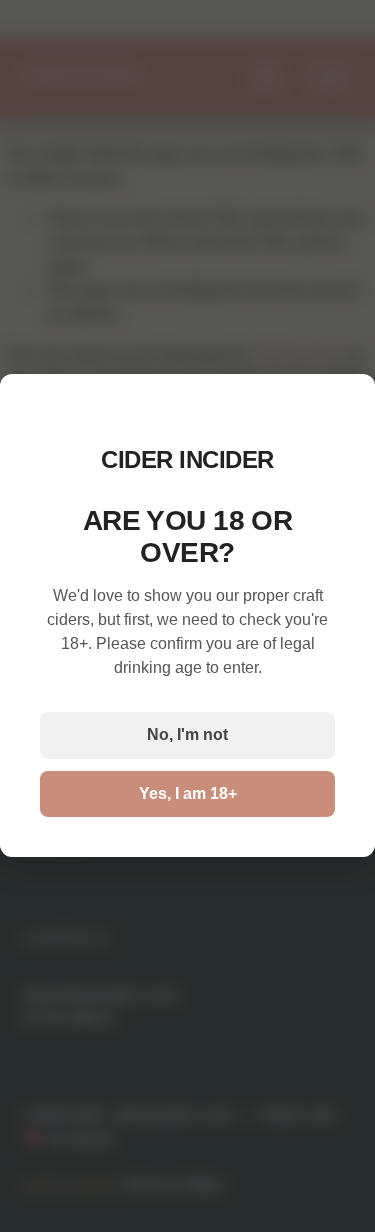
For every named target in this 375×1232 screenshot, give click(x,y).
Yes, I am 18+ (188, 793)
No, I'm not (187, 735)
